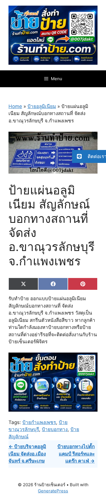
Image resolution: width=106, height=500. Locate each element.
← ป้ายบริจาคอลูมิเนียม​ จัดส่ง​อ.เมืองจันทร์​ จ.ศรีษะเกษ (27, 454)
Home (15, 106)
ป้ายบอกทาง (55, 429)
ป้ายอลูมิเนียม (41, 106)
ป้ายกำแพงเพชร (39, 422)
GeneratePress (53, 491)
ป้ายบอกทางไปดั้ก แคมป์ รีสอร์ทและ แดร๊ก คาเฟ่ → (76, 454)
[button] (89, 156)
